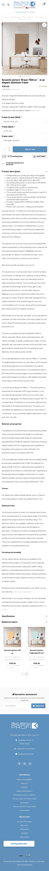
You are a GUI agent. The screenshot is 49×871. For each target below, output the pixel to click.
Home (7, 17)
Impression (24, 803)
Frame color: (8, 136)
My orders (24, 825)
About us (24, 783)
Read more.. (35, 110)
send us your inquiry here (22, 592)
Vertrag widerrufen (19, 844)
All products (24, 837)
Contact (24, 787)
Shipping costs (15, 89)
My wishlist (24, 829)
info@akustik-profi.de (26, 754)
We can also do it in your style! (24, 806)
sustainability (24, 810)
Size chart (40, 156)
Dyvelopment (28, 865)
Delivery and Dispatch (24, 791)
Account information (24, 822)
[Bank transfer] (21, 855)
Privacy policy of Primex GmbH (24, 799)
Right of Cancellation (24, 780)
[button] (20, 76)
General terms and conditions (24, 795)
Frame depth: (8, 127)
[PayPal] (28, 855)
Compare (24, 833)
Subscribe (39, 706)
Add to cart (30, 149)
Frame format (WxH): (12, 117)
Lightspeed (40, 861)
